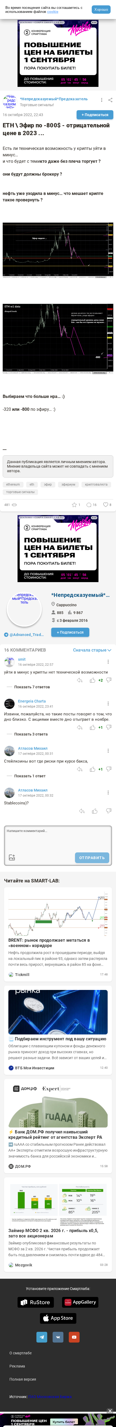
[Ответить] (79, 680)
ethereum (13, 484)
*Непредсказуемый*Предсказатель (54, 99)
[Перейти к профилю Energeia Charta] (9, 703)
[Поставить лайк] (92, 680)
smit (22, 659)
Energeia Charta (32, 701)
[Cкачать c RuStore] (36, 1302)
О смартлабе (20, 1353)
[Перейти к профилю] (11, 974)
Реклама (17, 1366)
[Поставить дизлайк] (108, 680)
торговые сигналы (20, 492)
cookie (52, 12)
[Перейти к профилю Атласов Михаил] (9, 751)
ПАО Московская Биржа (50, 1397)
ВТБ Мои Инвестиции (34, 1068)
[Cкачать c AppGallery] (80, 1302)
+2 (100, 680)
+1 (100, 727)
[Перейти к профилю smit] (9, 662)
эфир (48, 484)
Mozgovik (23, 1265)
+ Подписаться (95, 115)
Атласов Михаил (32, 748)
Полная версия (22, 1379)
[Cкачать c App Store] (58, 1318)
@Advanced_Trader (27, 635)
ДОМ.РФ (23, 1166)
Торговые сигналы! (37, 105)
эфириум (68, 484)
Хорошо (101, 10)
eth (32, 484)
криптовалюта (96, 484)
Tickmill (22, 975)
